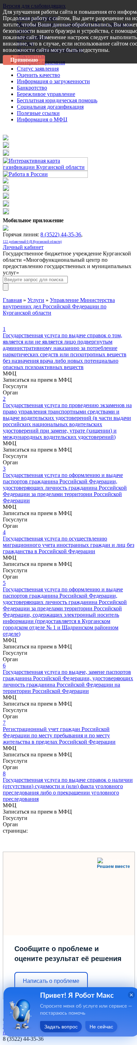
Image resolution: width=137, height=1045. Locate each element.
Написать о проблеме (51, 981)
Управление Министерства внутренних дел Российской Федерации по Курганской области (59, 306)
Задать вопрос (61, 1026)
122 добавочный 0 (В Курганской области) (32, 241)
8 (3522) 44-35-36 (60, 234)
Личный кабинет (23, 247)
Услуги (35, 300)
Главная (12, 300)
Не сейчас (101, 1026)
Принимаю (24, 60)
